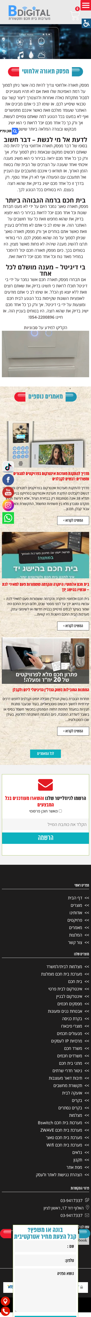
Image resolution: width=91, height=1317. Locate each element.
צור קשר (75, 942)
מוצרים (76, 905)
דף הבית (75, 898)
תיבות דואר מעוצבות (65, 1078)
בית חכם (75, 981)
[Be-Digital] (29, 13)
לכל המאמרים (45, 753)
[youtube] (8, 492)
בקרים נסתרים (70, 1108)
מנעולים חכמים (69, 1033)
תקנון (78, 1160)
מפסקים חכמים (69, 1003)
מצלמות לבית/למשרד (64, 966)
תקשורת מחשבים (67, 1085)
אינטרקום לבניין (69, 996)
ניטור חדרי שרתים (67, 1070)
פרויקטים (74, 920)
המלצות (75, 935)
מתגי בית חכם (70, 1063)
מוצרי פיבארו (71, 1026)
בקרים (77, 1100)
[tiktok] (8, 467)
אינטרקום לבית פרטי (65, 989)
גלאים (77, 1152)
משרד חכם (73, 1048)
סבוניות (31, 327)
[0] (68, 15)
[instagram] (8, 505)
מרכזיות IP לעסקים (66, 1041)
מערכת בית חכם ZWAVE (61, 1130)
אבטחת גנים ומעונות (65, 1011)
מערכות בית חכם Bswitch (60, 1122)
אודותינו (76, 912)
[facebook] (8, 479)
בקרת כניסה (72, 1018)
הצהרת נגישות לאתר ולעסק (59, 1174)
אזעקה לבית (72, 1093)
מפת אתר (74, 1167)
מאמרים (75, 927)
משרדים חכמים (69, 1055)
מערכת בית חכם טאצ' (64, 1137)
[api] (8, 518)
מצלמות (75, 1115)
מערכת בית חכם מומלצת (61, 974)
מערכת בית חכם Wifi (64, 1145)
